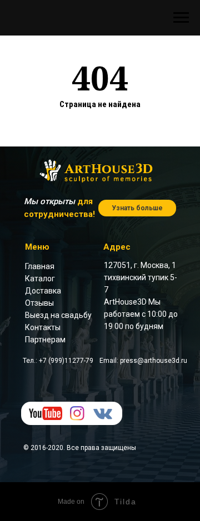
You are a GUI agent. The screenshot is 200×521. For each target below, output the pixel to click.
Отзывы (39, 303)
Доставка (43, 290)
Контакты (43, 327)
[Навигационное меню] (181, 17)
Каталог (40, 278)
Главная (39, 266)
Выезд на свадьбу (58, 315)
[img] (45, 413)
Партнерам (45, 339)
